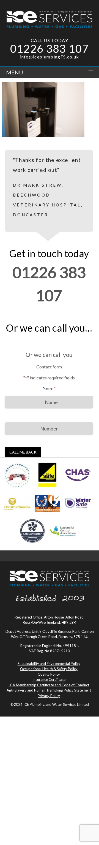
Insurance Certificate (48, 679)
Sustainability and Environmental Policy (49, 663)
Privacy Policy (49, 695)
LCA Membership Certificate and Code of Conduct (49, 685)
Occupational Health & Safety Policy (49, 669)
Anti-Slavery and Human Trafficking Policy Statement (49, 690)
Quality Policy (49, 674)
